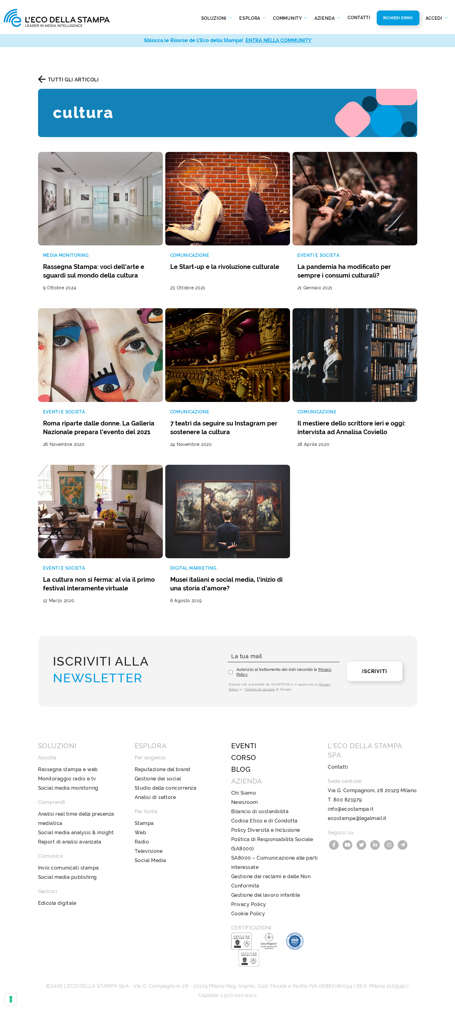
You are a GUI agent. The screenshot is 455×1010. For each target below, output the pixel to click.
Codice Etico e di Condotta (264, 821)
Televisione (148, 851)
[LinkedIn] (376, 844)
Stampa (144, 823)
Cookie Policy (248, 914)
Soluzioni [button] (214, 18)
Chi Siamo (243, 793)
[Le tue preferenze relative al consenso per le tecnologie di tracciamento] (11, 999)
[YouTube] (348, 844)
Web (140, 832)
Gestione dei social (158, 779)
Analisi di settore (155, 797)
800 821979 (347, 800)
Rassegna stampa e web (68, 769)
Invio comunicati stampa (68, 868)
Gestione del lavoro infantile (265, 895)
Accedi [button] (435, 18)
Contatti (359, 17)
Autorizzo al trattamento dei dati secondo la (284, 672)
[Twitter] (362, 844)
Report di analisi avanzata (70, 842)
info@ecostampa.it (351, 809)
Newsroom (244, 802)
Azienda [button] (325, 18)
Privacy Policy (248, 904)
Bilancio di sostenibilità (259, 811)
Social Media (150, 860)
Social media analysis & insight (76, 832)
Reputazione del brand (162, 769)
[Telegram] (403, 844)
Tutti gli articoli (73, 80)
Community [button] (288, 18)
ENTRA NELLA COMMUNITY (278, 40)
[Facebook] (334, 844)
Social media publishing (67, 877)
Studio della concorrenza (166, 788)
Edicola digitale (57, 903)
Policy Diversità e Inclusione (265, 830)
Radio (142, 842)
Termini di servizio (260, 689)
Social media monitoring (68, 788)
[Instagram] (389, 844)
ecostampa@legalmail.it (357, 818)
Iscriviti (374, 671)
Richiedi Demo (398, 18)
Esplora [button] (250, 18)
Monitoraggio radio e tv (67, 779)
